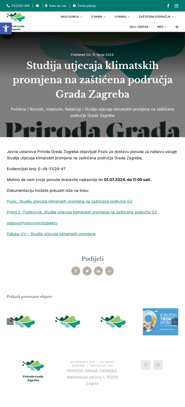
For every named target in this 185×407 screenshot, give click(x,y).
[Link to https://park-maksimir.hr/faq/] (74, 5)
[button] (6, 28)
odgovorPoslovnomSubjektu (32, 223)
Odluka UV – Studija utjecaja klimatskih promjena (51, 234)
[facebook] (168, 6)
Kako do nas (58, 5)
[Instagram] (158, 365)
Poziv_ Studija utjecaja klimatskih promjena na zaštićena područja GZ (69, 201)
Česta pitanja (87, 5)
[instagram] (176, 6)
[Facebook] (145, 365)
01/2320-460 (21, 5)
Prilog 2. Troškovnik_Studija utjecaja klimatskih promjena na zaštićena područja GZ (82, 212)
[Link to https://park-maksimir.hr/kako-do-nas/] (46, 5)
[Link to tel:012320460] (8, 5)
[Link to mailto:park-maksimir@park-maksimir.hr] (37, 5)
